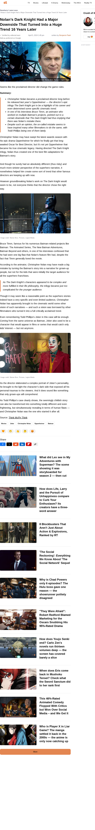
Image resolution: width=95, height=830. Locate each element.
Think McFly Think (18, 417)
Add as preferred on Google (10, 38)
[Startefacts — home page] (5, 2)
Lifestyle (45, 3)
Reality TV (88, 3)
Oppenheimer (39, 423)
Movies (35, 3)
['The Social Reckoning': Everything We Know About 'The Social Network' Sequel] (35, 560)
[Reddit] (16, 444)
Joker (12, 423)
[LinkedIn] (22, 444)
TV (29, 3)
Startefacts (4, 10)
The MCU (77, 3)
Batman (50, 423)
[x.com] (9, 444)
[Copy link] (35, 444)
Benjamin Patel (65, 35)
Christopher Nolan (24, 423)
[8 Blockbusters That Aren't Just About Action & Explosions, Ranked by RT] (35, 532)
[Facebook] (3, 444)
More (35, 752)
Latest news (13, 10)
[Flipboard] (29, 444)
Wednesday (66, 3)
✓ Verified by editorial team (10, 35)
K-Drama (54, 3)
